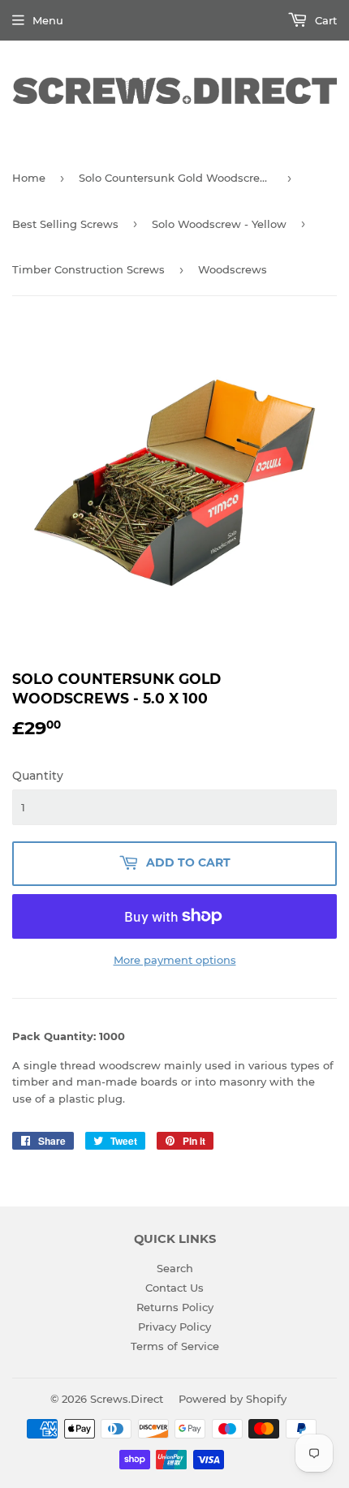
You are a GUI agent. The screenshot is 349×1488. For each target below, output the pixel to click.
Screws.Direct (126, 1398)
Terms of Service (175, 1346)
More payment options (175, 959)
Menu (47, 20)
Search (175, 1268)
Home (28, 177)
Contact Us (174, 1287)
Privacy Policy (174, 1326)
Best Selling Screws (65, 223)
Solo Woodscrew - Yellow (219, 223)
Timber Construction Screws (88, 269)
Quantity (37, 775)
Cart (324, 20)
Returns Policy (174, 1307)
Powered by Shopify (233, 1398)
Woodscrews (232, 269)
